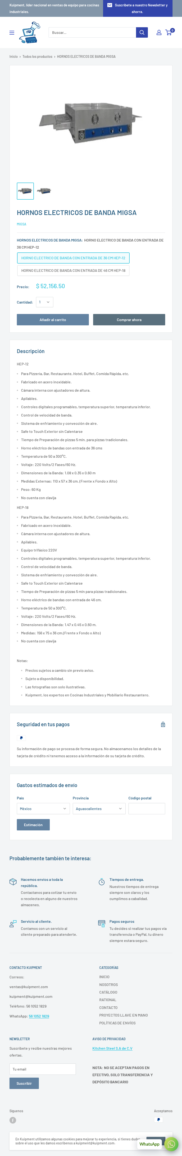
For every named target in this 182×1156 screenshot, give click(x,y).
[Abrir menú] (11, 33)
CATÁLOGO (108, 992)
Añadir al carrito (53, 319)
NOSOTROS (108, 984)
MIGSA (21, 224)
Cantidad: (25, 302)
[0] (169, 32)
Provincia (81, 798)
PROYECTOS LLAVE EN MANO (123, 1015)
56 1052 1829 (39, 1016)
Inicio (13, 56)
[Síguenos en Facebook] (12, 1120)
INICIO (104, 976)
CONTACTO (108, 1007)
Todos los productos (37, 56)
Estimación (33, 824)
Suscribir (24, 1083)
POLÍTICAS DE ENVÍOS (117, 1023)
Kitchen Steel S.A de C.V (112, 1048)
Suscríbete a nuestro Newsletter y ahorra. (141, 8)
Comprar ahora (129, 319)
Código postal (139, 798)
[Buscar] (142, 32)
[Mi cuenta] (159, 32)
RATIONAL (107, 999)
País (20, 798)
